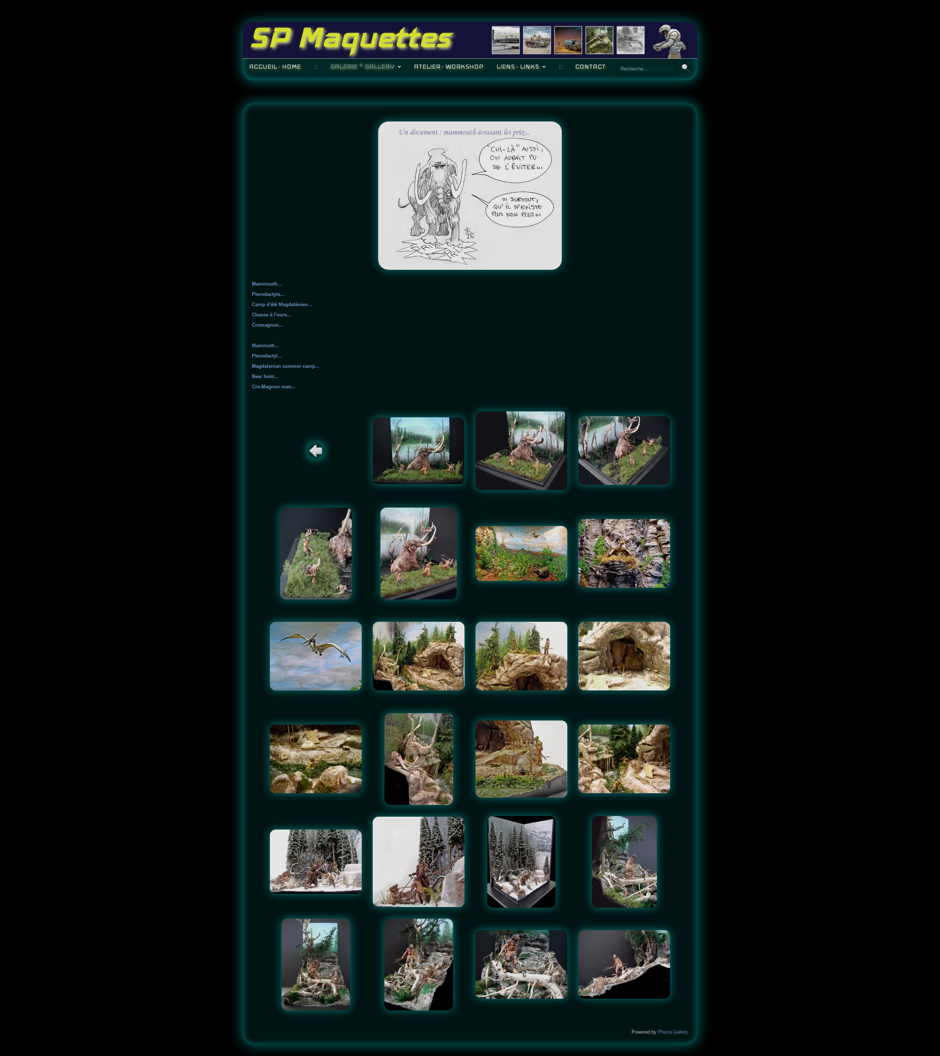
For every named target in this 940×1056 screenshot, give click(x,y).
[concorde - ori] (506, 40)
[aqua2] (624, 553)
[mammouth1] (418, 450)
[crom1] (316, 964)
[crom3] (521, 964)
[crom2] (418, 964)
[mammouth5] (418, 553)
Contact (590, 66)
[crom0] (624, 861)
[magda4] (316, 758)
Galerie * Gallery (362, 66)
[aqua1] (521, 553)
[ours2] (418, 861)
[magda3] (624, 655)
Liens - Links (517, 66)
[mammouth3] (624, 450)
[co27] (568, 40)
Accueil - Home (275, 66)
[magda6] (521, 758)
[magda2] (521, 655)
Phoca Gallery (673, 1032)
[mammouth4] (316, 553)
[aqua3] (316, 655)
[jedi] (599, 40)
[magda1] (418, 655)
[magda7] (624, 758)
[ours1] (316, 861)
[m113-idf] (630, 40)
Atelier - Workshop (449, 66)
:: (315, 66)
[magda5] (418, 758)
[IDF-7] (537, 40)
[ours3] (521, 861)
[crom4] (624, 964)
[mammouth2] (521, 450)
